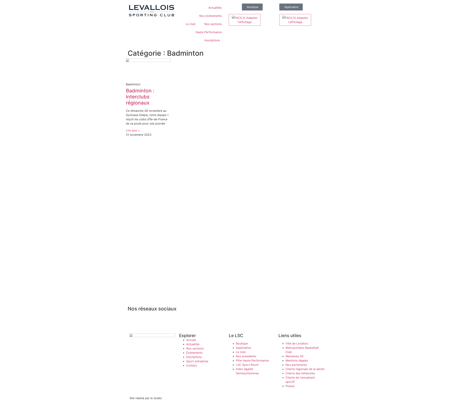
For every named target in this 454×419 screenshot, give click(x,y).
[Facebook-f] (132, 319)
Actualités (215, 7)
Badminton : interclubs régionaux (140, 97)
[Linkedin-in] (161, 319)
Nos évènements (210, 16)
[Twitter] (151, 319)
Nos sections (213, 24)
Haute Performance (208, 32)
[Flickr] (171, 319)
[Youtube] (180, 319)
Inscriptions (212, 40)
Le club (190, 24)
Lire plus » (133, 130)
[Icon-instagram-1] (141, 319)
